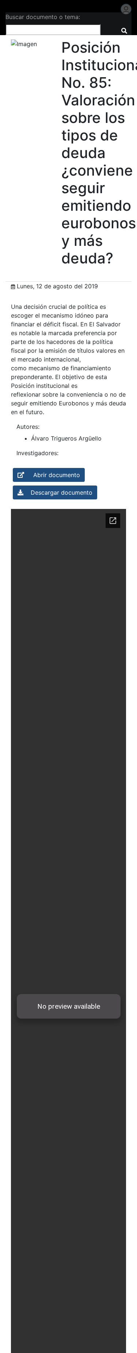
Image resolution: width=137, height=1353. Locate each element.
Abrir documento (52, 475)
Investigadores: (37, 453)
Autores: (27, 426)
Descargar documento (57, 492)
